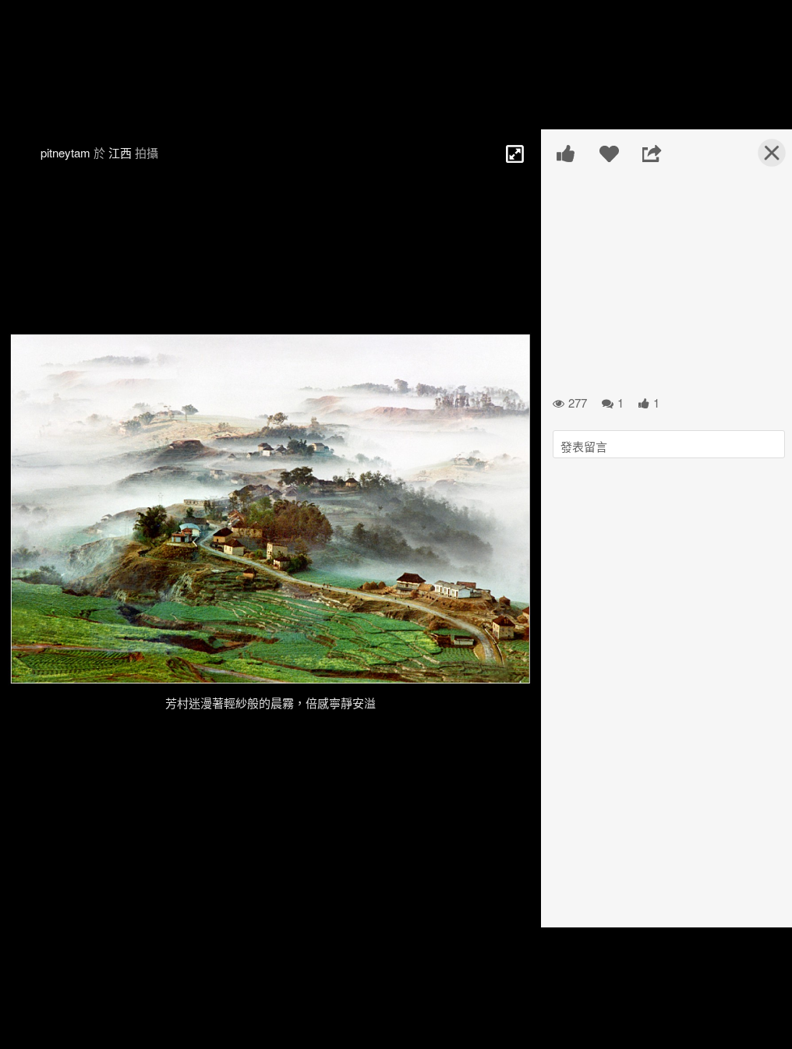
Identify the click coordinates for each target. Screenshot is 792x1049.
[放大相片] (513, 152)
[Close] (762, 159)
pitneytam (65, 152)
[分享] (652, 153)
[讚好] (566, 153)
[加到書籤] (609, 153)
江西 (120, 152)
